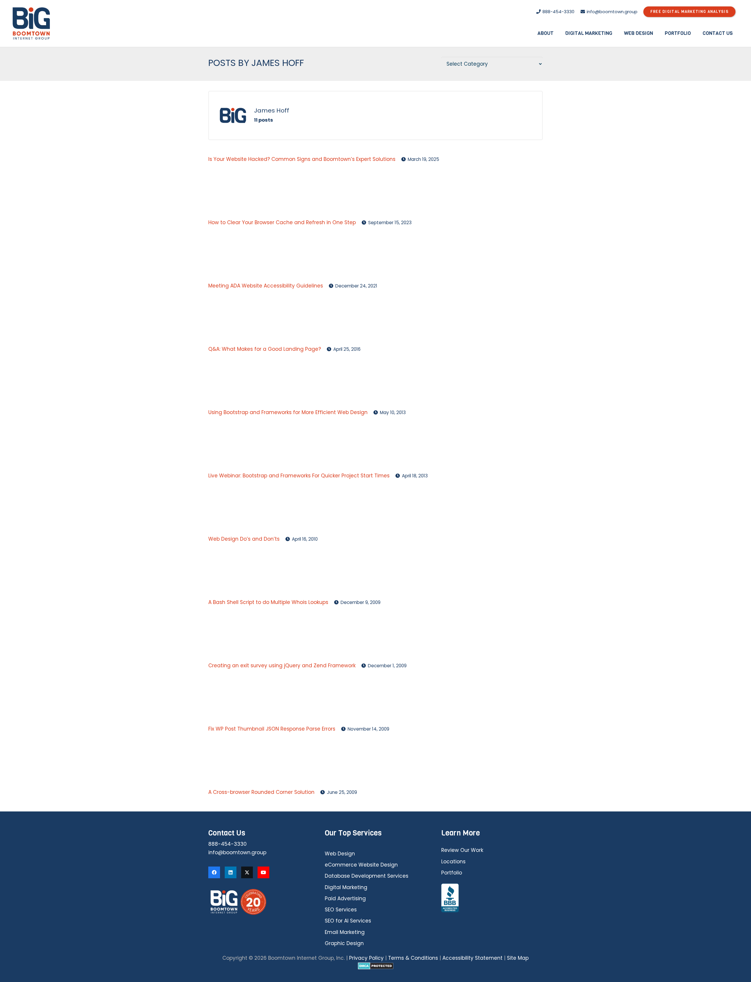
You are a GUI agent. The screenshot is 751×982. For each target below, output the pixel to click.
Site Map (518, 957)
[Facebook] (214, 872)
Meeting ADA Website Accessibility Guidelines (265, 285)
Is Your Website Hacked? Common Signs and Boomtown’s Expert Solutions (301, 159)
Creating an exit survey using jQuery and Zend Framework (282, 665)
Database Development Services (366, 875)
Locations (453, 861)
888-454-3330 (227, 843)
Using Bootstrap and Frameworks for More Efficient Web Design (288, 412)
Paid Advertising (345, 898)
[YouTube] (263, 872)
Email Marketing (345, 932)
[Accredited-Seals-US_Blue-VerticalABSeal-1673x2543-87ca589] (492, 898)
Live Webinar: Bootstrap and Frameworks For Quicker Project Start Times (299, 475)
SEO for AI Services (348, 920)
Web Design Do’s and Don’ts (244, 538)
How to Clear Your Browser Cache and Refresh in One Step (282, 222)
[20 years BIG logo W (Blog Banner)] (259, 901)
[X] (247, 872)
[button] (558, 33)
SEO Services (341, 909)
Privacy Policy (366, 957)
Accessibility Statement (472, 957)
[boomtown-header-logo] (31, 23)
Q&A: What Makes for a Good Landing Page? (264, 349)
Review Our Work (462, 850)
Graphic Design (344, 943)
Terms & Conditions (413, 957)
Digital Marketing (346, 887)
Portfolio (451, 872)
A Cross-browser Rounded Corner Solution (261, 792)
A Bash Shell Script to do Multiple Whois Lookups (268, 602)
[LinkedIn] (230, 872)
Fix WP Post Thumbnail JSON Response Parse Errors (271, 728)
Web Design (340, 853)
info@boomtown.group (237, 852)
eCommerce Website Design (361, 864)
